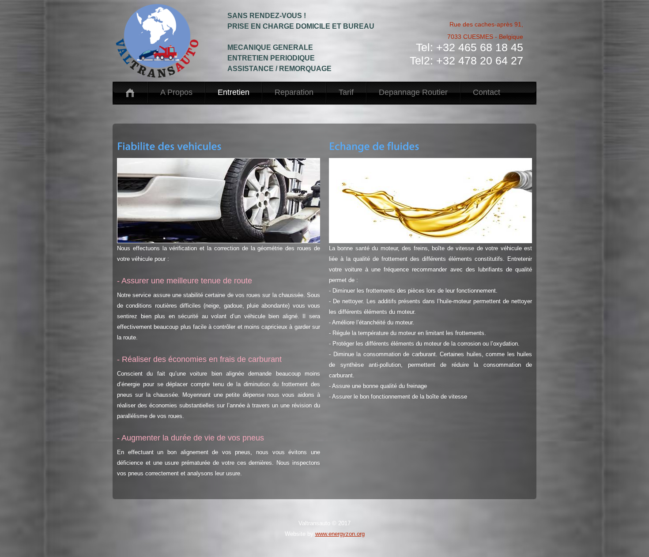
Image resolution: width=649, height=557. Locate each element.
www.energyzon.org (340, 534)
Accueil (130, 92)
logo (165, 40)
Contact (486, 92)
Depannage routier (413, 92)
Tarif (346, 92)
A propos (176, 92)
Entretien (233, 92)
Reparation (294, 92)
